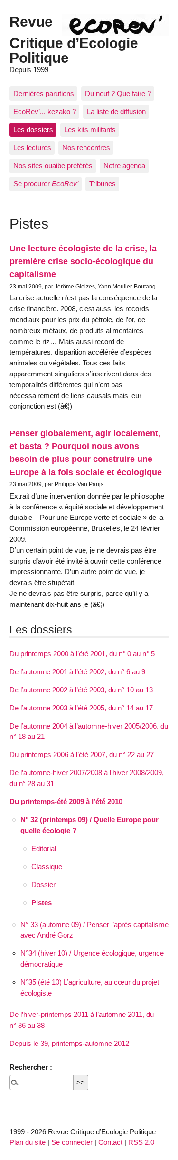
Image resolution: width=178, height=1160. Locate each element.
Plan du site (27, 1142)
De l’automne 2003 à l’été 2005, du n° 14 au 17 (81, 708)
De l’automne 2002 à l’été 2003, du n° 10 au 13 (81, 690)
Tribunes (102, 184)
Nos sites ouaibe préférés (53, 166)
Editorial (43, 848)
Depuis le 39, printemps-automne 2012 (69, 1043)
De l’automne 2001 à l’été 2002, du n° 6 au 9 (77, 672)
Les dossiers (33, 129)
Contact (110, 1142)
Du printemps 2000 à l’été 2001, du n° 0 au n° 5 (82, 654)
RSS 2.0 (141, 1142)
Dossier (43, 885)
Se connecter (72, 1142)
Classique (46, 867)
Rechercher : (30, 1067)
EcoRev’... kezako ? (44, 111)
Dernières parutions (43, 93)
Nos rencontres (86, 148)
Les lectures (32, 148)
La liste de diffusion (116, 111)
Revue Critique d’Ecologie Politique (73, 39)
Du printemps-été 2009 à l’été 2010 (65, 801)
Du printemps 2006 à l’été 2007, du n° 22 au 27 (81, 754)
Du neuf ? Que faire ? (118, 93)
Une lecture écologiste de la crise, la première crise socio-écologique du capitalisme (83, 261)
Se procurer (45, 184)
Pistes (41, 903)
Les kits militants (90, 129)
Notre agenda (124, 166)
